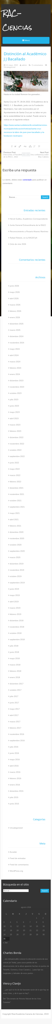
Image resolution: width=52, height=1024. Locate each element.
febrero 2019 (15, 614)
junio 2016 (14, 753)
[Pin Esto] (39, 146)
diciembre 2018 (16, 620)
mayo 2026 (15, 292)
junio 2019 (14, 589)
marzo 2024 (15, 362)
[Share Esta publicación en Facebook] (12, 146)
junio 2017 (14, 703)
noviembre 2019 (17, 570)
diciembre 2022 (16, 437)
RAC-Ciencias (17, 20)
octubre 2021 (15, 500)
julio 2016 (14, 747)
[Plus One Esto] (34, 146)
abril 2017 (14, 715)
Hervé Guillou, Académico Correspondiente (29, 219)
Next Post (40, 154)
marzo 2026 (15, 305)
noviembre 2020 (17, 538)
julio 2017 (14, 696)
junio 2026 (14, 286)
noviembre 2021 (17, 494)
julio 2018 (14, 646)
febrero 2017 (15, 728)
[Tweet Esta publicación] (15, 146)
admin (24, 65)
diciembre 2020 (16, 532)
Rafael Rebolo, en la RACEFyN (23, 238)
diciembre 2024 (16, 336)
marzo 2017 (15, 721)
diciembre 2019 (16, 564)
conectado (27, 180)
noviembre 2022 (17, 444)
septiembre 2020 (17, 551)
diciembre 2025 (16, 324)
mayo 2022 (15, 469)
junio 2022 (14, 463)
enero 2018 (15, 677)
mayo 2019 (15, 595)
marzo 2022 (15, 475)
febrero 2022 (15, 481)
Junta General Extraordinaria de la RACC (28, 225)
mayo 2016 (15, 759)
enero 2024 (15, 374)
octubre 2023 (15, 393)
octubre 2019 (15, 576)
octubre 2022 (15, 450)
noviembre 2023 (17, 387)
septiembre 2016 (17, 740)
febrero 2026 (15, 311)
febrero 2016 (15, 778)
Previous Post (13, 154)
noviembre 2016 (17, 734)
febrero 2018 (15, 671)
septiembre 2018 (17, 639)
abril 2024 (14, 355)
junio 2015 (14, 804)
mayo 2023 (15, 412)
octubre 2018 (15, 633)
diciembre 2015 (16, 791)
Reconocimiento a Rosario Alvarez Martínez (29, 231)
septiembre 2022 (17, 456)
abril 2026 (14, 298)
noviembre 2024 (17, 343)
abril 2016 (14, 766)
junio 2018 (14, 652)
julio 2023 (14, 399)
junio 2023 (14, 406)
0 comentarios (37, 65)
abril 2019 (14, 601)
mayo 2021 (15, 513)
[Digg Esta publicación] (25, 146)
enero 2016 (15, 785)
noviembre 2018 (17, 627)
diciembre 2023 (16, 380)
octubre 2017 (15, 690)
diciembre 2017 (16, 684)
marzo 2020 (15, 557)
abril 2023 (14, 418)
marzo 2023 (15, 425)
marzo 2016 (15, 772)
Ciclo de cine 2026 (18, 244)
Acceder (13, 852)
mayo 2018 (15, 658)
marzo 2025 (15, 330)
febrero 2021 (15, 526)
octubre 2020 (15, 545)
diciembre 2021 (16, 488)
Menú (27, 40)
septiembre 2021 (17, 507)
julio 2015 (14, 797)
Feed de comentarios (19, 865)
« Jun (5, 943)
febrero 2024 (15, 368)
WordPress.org (16, 871)
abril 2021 (14, 519)
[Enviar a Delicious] (20, 146)
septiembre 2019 (17, 583)
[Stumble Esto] (30, 146)
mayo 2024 (15, 349)
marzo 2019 (15, 608)
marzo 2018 (15, 665)
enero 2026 (15, 317)
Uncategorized (9, 67)
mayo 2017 (15, 709)
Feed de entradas (18, 858)
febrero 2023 (15, 431)
